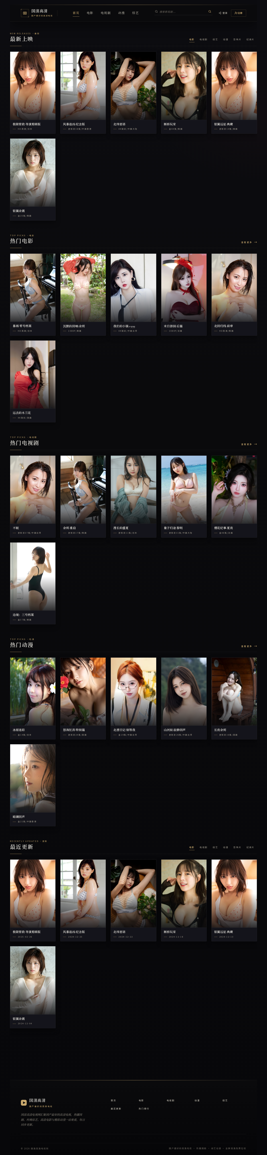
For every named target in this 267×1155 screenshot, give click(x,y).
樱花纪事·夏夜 (223, 528)
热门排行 (144, 1108)
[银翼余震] (32, 173)
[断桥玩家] (184, 86)
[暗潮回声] (32, 778)
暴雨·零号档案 (22, 326)
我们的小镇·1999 (124, 326)
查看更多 (246, 242)
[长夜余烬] (234, 692)
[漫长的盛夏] (133, 490)
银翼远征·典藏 (223, 124)
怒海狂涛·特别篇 (74, 730)
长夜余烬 (220, 730)
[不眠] (32, 490)
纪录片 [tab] (250, 39)
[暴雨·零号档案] (32, 288)
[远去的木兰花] (32, 375)
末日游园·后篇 (173, 326)
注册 (240, 13)
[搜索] (210, 11)
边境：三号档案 (23, 615)
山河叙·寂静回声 (175, 730)
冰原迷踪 (19, 730)
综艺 (135, 13)
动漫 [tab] (225, 39)
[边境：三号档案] (32, 577)
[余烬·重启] (83, 490)
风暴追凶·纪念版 (74, 124)
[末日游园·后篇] (184, 288)
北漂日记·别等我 (124, 730)
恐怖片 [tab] (237, 39)
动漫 (121, 13)
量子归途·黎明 (173, 528)
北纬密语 (119, 124)
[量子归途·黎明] (184, 490)
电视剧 (106, 13)
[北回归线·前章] (234, 288)
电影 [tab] (192, 39)
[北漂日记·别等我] (133, 692)
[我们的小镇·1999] (133, 288)
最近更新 (116, 1108)
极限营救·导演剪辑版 (27, 124)
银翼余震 (19, 211)
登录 (225, 13)
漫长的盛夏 (120, 528)
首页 (76, 13)
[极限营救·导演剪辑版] (32, 86)
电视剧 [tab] (204, 39)
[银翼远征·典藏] (234, 86)
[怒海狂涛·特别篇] (83, 692)
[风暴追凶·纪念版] (83, 86)
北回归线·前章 (223, 326)
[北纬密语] (133, 86)
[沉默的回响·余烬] (83, 288)
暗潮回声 (19, 817)
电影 (90, 13)
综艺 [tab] (215, 39)
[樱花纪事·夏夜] (234, 490)
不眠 (16, 528)
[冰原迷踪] (32, 692)
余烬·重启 (69, 528)
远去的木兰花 (22, 413)
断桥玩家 (170, 124)
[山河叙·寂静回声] (184, 692)
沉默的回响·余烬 (74, 326)
